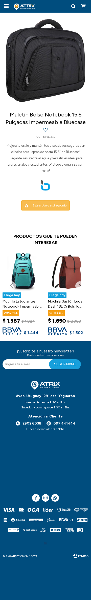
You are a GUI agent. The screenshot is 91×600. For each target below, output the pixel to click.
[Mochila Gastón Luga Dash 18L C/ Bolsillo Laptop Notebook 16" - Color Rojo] (68, 271)
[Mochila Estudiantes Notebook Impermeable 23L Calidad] (23, 271)
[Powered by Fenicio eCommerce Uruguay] (80, 556)
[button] (73, 6)
